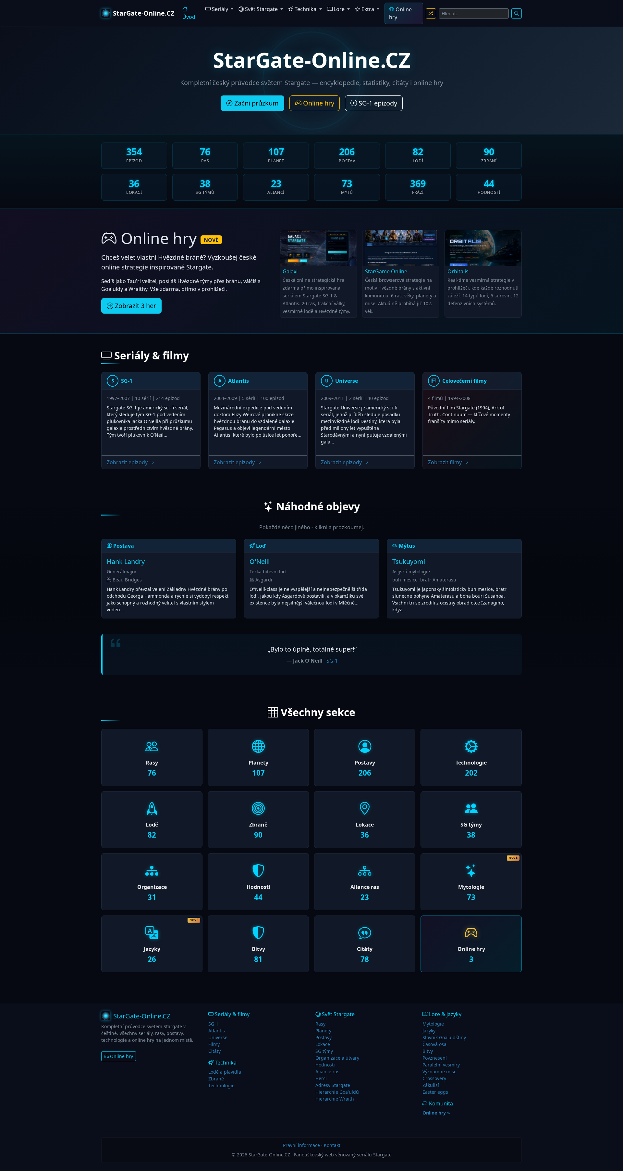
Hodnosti (325, 1065)
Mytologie (433, 1024)
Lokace (322, 1044)
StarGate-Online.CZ (144, 13)
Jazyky (428, 1031)
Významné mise (439, 1071)
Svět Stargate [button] (261, 9)
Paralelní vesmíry (441, 1065)
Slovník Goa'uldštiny (444, 1037)
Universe (217, 1037)
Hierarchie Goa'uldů (337, 1092)
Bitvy (427, 1051)
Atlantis (216, 1031)
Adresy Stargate (332, 1085)
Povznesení (434, 1058)
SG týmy (324, 1051)
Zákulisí (430, 1085)
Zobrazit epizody (128, 462)
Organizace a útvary (337, 1058)
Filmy (214, 1044)
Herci (321, 1078)
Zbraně (216, 1079)
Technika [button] (305, 9)
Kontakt (332, 1145)
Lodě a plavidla (224, 1072)
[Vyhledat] (516, 13)
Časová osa (434, 1044)
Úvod (188, 16)
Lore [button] (339, 9)
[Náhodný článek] (431, 13)
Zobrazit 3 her (134, 305)
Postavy (323, 1037)
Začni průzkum (256, 103)
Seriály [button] (220, 9)
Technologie (221, 1085)
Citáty (214, 1051)
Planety (323, 1031)
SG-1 (332, 660)
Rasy (320, 1024)
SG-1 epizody (377, 103)
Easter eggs (435, 1092)
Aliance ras (327, 1071)
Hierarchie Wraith (334, 1099)
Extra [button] (367, 9)
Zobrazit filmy (445, 462)
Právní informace (301, 1145)
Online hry (400, 13)
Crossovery (434, 1078)
